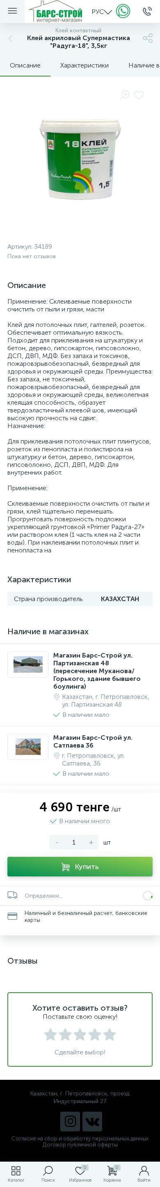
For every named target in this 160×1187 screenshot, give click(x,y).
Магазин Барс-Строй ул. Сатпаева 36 (93, 741)
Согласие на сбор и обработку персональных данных (80, 1138)
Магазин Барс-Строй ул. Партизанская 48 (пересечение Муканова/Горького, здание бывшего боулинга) (97, 670)
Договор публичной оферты (80, 1145)
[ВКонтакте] (92, 1121)
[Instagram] (70, 1121)
